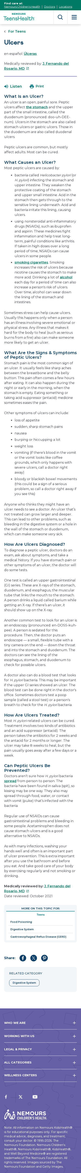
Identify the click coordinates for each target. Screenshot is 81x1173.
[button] (13, 86)
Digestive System (22, 929)
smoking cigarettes (31, 262)
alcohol (66, 277)
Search (60, 17)
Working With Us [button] (19, 1036)
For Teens (17, 31)
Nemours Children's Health (22, 6)
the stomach (37, 107)
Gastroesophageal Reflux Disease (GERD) (38, 936)
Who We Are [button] (15, 1023)
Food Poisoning (21, 921)
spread (10, 781)
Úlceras (30, 54)
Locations (65, 6)
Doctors (49, 6)
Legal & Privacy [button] (18, 1049)
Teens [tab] (41, 914)
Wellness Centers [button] (20, 1075)
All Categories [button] (18, 1062)
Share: (9, 958)
